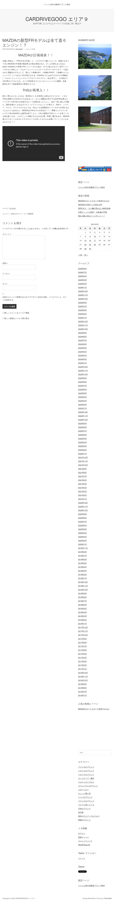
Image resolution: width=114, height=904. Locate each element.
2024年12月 (83, 321)
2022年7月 (82, 431)
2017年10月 (83, 635)
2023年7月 (82, 385)
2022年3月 (82, 446)
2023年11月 (83, 370)
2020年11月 (83, 506)
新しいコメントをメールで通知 (16, 312)
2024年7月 (82, 340)
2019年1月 (82, 578)
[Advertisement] (35, 185)
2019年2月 (82, 574)
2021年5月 (82, 484)
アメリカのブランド (86, 767)
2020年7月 (82, 521)
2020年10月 (83, 510)
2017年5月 (82, 654)
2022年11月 (83, 416)
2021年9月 (82, 468)
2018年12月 (83, 582)
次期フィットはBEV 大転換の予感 (92, 212)
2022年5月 (82, 438)
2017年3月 (82, 661)
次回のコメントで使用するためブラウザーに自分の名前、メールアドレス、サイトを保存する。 (34, 298)
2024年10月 (83, 329)
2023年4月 (82, 397)
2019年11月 (83, 548)
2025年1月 (82, 317)
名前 (4, 263)
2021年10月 (83, 465)
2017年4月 (82, 657)
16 (90, 240)
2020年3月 (82, 536)
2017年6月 (82, 650)
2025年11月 (83, 295)
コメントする (30, 49)
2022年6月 (82, 434)
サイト (5, 283)
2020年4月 (82, 533)
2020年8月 (82, 518)
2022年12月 (83, 412)
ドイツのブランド (85, 797)
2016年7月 (82, 691)
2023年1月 (82, 408)
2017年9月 (82, 638)
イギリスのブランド (86, 770)
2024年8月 (82, 336)
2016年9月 (82, 684)
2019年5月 (82, 563)
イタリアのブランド (86, 774)
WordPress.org (84, 844)
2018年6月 (82, 604)
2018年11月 (83, 586)
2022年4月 (82, 442)
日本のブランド (16, 214)
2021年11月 (83, 461)
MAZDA (30, 214)
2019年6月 (82, 559)
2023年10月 (83, 374)
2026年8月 (82, 268)
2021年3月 (82, 491)
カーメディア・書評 (86, 778)
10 (95, 236)
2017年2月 (82, 665)
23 (90, 244)
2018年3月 (82, 616)
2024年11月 (83, 325)
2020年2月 (82, 540)
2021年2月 (82, 495)
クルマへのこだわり (86, 782)
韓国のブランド (84, 820)
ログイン (81, 833)
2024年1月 (82, 363)
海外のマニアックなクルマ (89, 816)
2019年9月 (82, 552)
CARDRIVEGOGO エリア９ (57, 18)
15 (85, 240)
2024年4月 (82, 351)
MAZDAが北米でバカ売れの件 (90, 204)
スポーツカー (83, 789)
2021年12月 (83, 457)
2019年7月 (82, 555)
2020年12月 (83, 502)
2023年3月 (82, 400)
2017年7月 (82, 646)
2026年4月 (82, 276)
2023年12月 (83, 366)
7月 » (86, 255)
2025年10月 (83, 298)
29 (85, 248)
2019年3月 (82, 570)
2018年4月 (82, 612)
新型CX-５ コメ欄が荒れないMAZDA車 (94, 208)
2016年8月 (82, 687)
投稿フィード (83, 837)
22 (85, 244)
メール (5, 273)
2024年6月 (82, 344)
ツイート (81, 858)
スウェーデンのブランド (88, 786)
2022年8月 (82, 427)
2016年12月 (83, 672)
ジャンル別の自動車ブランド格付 (57, 4)
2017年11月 (83, 631)
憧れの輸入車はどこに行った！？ (91, 216)
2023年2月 (82, 404)
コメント (6, 234)
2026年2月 (82, 283)
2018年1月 (82, 623)
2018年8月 (82, 597)
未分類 (80, 812)
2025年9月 (82, 302)
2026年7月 (82, 272)
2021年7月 (82, 476)
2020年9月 (82, 514)
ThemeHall (108, 898)
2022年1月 (82, 453)
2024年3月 (82, 355)
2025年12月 (83, 291)
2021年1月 (82, 499)
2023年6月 (82, 389)
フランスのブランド (86, 801)
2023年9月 (82, 378)
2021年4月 (82, 487)
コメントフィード (85, 841)
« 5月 (80, 255)
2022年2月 (82, 450)
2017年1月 (82, 669)
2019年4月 (82, 567)
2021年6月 (82, 480)
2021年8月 (82, 472)
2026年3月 (82, 280)
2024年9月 (82, 332)
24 (95, 244)
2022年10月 (83, 419)
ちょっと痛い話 (84, 793)
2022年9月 (82, 423)
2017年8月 (82, 642)
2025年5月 (82, 314)
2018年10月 (83, 589)
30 (90, 248)
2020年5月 (82, 529)
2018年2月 (82, 620)
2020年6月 (82, 525)
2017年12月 (83, 627)
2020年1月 (82, 544)
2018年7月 (82, 601)
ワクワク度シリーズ (86, 804)
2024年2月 (82, 359)
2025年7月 (82, 306)
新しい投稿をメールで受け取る (16, 318)
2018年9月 (82, 593)
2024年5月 (82, 348)
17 (95, 240)
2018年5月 (82, 608)
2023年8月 (82, 382)
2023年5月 (82, 393)
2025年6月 (82, 310)
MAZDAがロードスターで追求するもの (93, 201)
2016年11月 (83, 676)
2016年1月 (82, 695)
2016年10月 (83, 680)
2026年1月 (82, 287)
